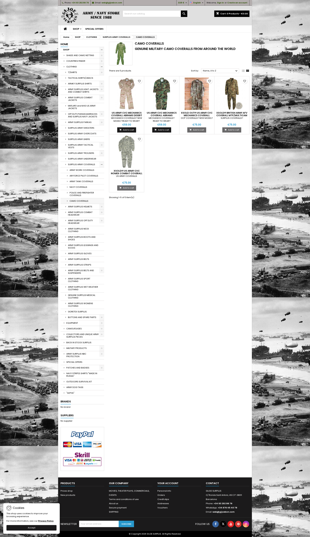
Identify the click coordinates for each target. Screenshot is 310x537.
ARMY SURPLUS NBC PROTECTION (76, 355)
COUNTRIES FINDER (75, 61)
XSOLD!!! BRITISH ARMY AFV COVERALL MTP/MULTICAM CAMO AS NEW (231, 115)
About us (113, 503)
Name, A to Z (220, 71)
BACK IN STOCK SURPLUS (78, 342)
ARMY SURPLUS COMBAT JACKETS (80, 99)
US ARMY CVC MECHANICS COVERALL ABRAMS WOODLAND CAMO (162, 115)
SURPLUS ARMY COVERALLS (81, 164)
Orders (161, 495)
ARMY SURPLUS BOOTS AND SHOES (82, 238)
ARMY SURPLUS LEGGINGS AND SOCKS (83, 246)
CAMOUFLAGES (74, 328)
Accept (31, 527)
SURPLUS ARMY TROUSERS (81, 153)
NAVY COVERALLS (78, 187)
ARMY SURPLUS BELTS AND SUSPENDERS (81, 272)
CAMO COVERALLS (79, 200)
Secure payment (118, 507)
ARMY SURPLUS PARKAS (80, 122)
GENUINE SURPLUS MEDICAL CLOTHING (81, 296)
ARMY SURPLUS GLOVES (80, 253)
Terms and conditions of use (124, 499)
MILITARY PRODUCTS (76, 348)
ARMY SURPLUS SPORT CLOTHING (79, 280)
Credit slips (163, 499)
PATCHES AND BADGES (77, 367)
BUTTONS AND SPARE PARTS (82, 317)
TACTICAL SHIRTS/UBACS (80, 78)
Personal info (164, 490)
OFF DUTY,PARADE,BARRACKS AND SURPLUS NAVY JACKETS (82, 115)
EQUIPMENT (72, 322)
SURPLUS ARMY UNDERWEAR (82, 158)
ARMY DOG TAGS (74, 387)
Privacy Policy (46, 520)
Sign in (220, 2)
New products (68, 495)
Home (64, 44)
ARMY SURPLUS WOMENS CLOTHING (80, 305)
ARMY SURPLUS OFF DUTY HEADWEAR (80, 222)
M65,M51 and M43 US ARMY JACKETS (82, 107)
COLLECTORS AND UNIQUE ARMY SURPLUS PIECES (82, 335)
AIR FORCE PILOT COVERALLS (84, 175)
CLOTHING (71, 66)
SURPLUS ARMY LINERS (79, 139)
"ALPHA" (70, 392)
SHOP (76, 29)
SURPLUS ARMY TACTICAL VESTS (80, 146)
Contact (212, 483)
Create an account (237, 2)
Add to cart (126, 129)
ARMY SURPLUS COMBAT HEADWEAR (80, 213)
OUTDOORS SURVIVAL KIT (79, 381)
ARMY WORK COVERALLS (82, 170)
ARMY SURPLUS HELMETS (80, 206)
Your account (167, 483)
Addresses (163, 503)
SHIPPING (113, 511)
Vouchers (162, 507)
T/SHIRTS (72, 72)
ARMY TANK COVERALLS (81, 181)
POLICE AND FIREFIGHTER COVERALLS (82, 194)
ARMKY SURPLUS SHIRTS (80, 83)
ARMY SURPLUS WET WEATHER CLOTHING (83, 288)
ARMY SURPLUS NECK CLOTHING (78, 230)
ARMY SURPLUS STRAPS (79, 264)
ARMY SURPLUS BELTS (78, 259)
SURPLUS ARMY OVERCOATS (82, 133)
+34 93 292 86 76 (80, 2)
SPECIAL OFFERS (94, 29)
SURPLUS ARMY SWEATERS (81, 127)
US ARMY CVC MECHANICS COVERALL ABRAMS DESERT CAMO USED (126, 115)
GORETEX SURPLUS (77, 311)
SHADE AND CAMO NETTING (80, 55)
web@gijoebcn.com (112, 2)
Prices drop (67, 490)
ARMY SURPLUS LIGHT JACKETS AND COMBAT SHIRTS (83, 90)
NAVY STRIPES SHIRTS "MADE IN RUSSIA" (81, 374)
